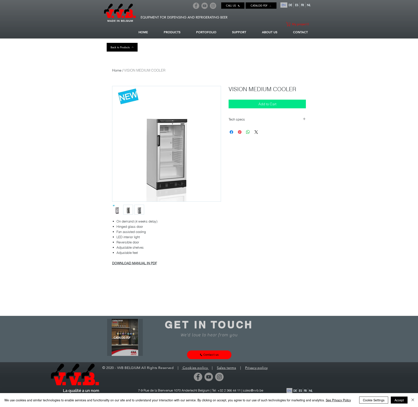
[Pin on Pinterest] (239, 132)
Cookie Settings (373, 400)
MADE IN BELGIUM (120, 20)
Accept (399, 400)
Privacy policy (256, 368)
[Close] (412, 400)
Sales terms (226, 368)
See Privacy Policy (338, 400)
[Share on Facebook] (231, 132)
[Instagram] (213, 6)
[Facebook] (196, 6)
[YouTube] (204, 6)
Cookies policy (195, 368)
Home (116, 70)
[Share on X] (256, 132)
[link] (298, 24)
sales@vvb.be (253, 390)
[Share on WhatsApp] (248, 132)
